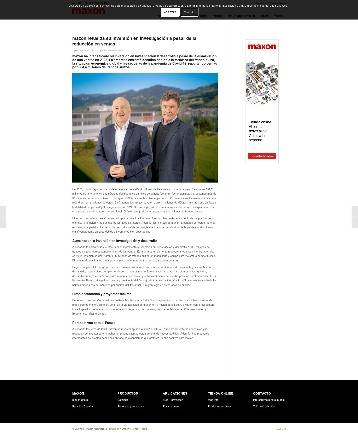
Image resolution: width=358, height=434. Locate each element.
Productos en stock (219, 406)
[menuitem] (280, 429)
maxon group (80, 400)
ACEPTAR (170, 12)
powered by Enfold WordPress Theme (128, 428)
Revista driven (171, 406)
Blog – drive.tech (173, 400)
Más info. (213, 400)
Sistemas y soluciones (131, 406)
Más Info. (189, 12)
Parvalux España (82, 406)
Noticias (94, 50)
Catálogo (122, 400)
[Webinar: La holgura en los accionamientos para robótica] (3, 217)
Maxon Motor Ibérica (114, 50)
